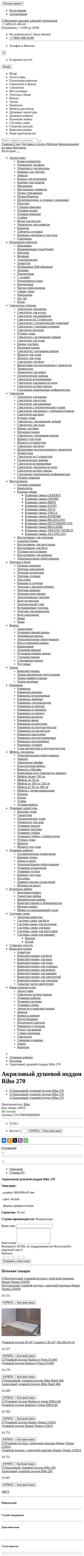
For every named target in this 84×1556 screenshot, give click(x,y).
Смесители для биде (30, 361)
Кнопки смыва (27, 491)
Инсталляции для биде (32, 548)
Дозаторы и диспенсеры (33, 168)
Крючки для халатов (30, 182)
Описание (16, 1169)
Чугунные (24, 664)
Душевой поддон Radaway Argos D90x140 (30, 1405)
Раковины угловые (29, 744)
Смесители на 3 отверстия (34, 319)
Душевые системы (29, 829)
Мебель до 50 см (28, 780)
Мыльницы (24, 185)
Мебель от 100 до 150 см (33, 783)
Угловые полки (27, 210)
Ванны (14, 625)
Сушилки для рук (21, 945)
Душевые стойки (28, 832)
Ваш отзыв (9, 1242)
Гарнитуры (24, 815)
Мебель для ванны (21, 751)
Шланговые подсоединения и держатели (44, 365)
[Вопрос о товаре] (3, 1152)
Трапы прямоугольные (32, 678)
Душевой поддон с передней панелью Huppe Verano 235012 (41, 1450)
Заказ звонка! (30, 34)
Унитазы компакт (28, 590)
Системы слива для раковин (36, 934)
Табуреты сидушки (30, 231)
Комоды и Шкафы (29, 769)
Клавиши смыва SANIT (41, 505)
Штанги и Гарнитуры (31, 442)
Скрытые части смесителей (35, 984)
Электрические (27, 259)
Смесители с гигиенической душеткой (43, 323)
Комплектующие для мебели (36, 969)
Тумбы (21, 801)
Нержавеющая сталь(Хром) (35, 249)
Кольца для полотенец (32, 178)
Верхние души (27, 811)
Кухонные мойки (20, 889)
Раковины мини (27, 720)
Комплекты (24, 488)
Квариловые (25, 646)
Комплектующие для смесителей (39, 976)
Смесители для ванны (31, 309)
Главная (7, 144)
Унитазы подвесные (30, 572)
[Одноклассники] (9, 1140)
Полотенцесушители (23, 242)
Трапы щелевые (27, 681)
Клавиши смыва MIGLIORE (44, 526)
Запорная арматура (29, 917)
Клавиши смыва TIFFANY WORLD (49, 530)
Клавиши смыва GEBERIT (43, 495)
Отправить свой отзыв (16, 1261)
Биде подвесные (28, 600)
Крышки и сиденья (30, 583)
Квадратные (25, 284)
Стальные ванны (28, 657)
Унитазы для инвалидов (33, 611)
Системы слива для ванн (33, 927)
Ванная (30, 938)
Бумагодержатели (29, 161)
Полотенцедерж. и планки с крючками (43, 200)
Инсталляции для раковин (34, 555)
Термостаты (25, 368)
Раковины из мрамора (31, 709)
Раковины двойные (30, 699)
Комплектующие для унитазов (37, 980)
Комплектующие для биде (34, 955)
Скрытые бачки (27, 541)
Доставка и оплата (33, 144)
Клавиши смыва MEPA (40, 502)
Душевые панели (28, 825)
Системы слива (19, 913)
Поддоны (23, 878)
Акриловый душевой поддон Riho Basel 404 (31, 1384)
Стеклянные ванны (30, 660)
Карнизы (23, 228)
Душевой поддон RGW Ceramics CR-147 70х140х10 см (38, 1342)
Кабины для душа (29, 875)
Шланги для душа (29, 354)
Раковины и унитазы (31, 1026)
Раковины (16, 685)
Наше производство (22, 987)
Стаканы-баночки (29, 207)
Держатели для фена (30, 164)
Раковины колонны (30, 716)
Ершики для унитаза (31, 171)
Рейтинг (7, 1253)
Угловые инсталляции (32, 551)
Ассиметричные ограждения (36, 853)
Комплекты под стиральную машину (41, 773)
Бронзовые (24, 245)
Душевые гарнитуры (23, 808)
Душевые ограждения (31, 868)
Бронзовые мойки (29, 892)
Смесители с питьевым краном (38, 351)
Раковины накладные (31, 734)
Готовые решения (29, 214)
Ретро (21, 302)
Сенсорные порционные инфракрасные (43, 389)
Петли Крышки (27, 1019)
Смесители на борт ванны (34, 386)
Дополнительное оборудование (38, 558)
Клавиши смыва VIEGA (41, 512)
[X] (15, 1140)
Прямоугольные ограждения (36, 882)
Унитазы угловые (28, 576)
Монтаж (52, 144)
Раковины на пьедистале (33, 730)
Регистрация (17, 10)
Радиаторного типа (30, 280)
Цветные (23, 252)
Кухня (29, 941)
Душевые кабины (21, 850)
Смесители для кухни (31, 312)
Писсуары (24, 579)
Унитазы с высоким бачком (35, 586)
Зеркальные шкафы (30, 762)
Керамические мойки (31, 899)
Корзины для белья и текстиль (37, 235)
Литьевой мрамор (29, 650)
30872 (5, 1491)
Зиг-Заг (22, 298)
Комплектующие (28, 671)
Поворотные (25, 273)
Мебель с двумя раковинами (36, 790)
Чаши (21, 621)
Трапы (13, 667)
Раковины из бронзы (31, 706)
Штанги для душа (29, 358)
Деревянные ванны (30, 635)
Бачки (21, 618)
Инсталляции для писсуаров (36, 544)
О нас (17, 144)
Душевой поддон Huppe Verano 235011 (27, 1425)
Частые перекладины (31, 287)
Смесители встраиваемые (34, 379)
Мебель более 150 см (31, 776)
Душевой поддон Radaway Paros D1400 (28, 1363)
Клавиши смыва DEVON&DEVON (48, 523)
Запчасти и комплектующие (36, 1008)
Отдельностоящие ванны (34, 653)
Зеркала (22, 175)
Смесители (16, 393)
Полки (21, 797)
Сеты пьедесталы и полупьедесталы (41, 748)
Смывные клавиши (30, 1040)
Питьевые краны (28, 347)
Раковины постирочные (33, 741)
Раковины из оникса (30, 713)
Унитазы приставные (31, 593)
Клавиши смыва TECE (40, 509)
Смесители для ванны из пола (37, 382)
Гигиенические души (31, 818)
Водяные (23, 256)
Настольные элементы (32, 189)
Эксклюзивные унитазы (33, 597)
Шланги (22, 843)
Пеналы (22, 794)
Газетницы (24, 238)
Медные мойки (27, 906)
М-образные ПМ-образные (35, 266)
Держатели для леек (30, 822)
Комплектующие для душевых (37, 966)
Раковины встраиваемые (33, 695)
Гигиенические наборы (32, 375)
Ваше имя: (8, 1225)
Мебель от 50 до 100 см (32, 787)
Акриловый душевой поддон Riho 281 (27, 1471)
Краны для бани (28, 344)
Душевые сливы (28, 1005)
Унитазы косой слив (30, 604)
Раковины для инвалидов (34, 702)
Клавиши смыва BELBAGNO (45, 519)
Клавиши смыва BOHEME (43, 516)
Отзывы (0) (16, 1172)
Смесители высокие (30, 330)
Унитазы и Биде (20, 562)
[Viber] (20, 1140)
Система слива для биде (33, 920)
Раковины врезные (29, 692)
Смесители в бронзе (22, 305)
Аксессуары (17, 157)
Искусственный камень (33, 643)
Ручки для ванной (29, 1029)
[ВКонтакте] (4, 1140)
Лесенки (23, 270)
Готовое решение (28, 477)
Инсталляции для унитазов (35, 537)
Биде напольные (28, 614)
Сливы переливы (28, 1033)
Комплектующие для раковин (37, 973)
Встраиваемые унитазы (32, 607)
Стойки (22, 217)
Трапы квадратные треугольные (38, 674)
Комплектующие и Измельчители (39, 903)
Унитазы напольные (30, 569)
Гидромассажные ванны (33, 632)
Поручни (23, 203)
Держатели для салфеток (33, 224)
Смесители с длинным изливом (38, 326)
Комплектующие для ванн (34, 959)
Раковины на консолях (32, 723)
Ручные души (26, 333)
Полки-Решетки (27, 196)
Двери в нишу (26, 860)
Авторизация (18, 14)
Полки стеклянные (29, 193)
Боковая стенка (27, 857)
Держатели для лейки (31, 372)
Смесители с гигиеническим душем (41, 407)
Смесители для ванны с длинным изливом (45, 410)
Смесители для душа (31, 340)
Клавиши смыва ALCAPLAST (45, 534)
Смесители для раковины (34, 316)
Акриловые (25, 628)
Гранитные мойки (29, 896)
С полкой (23, 277)
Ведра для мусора (29, 221)
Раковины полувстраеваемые (36, 737)
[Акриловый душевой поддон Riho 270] (36, 1090)
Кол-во (14, 1130)
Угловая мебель (27, 804)
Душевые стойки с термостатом (38, 836)
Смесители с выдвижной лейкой (39, 337)
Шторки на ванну (29, 885)
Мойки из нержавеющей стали (37, 910)
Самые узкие (25, 291)
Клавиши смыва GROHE (42, 498)
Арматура (23, 263)
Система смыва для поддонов (37, 924)
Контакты (19, 147)
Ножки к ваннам (28, 1015)
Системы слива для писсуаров (37, 931)
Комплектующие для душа (35, 962)
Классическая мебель (31, 766)
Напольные (24, 294)
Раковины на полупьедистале (36, 727)
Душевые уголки (28, 871)
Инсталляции (18, 481)
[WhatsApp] (25, 1140)
